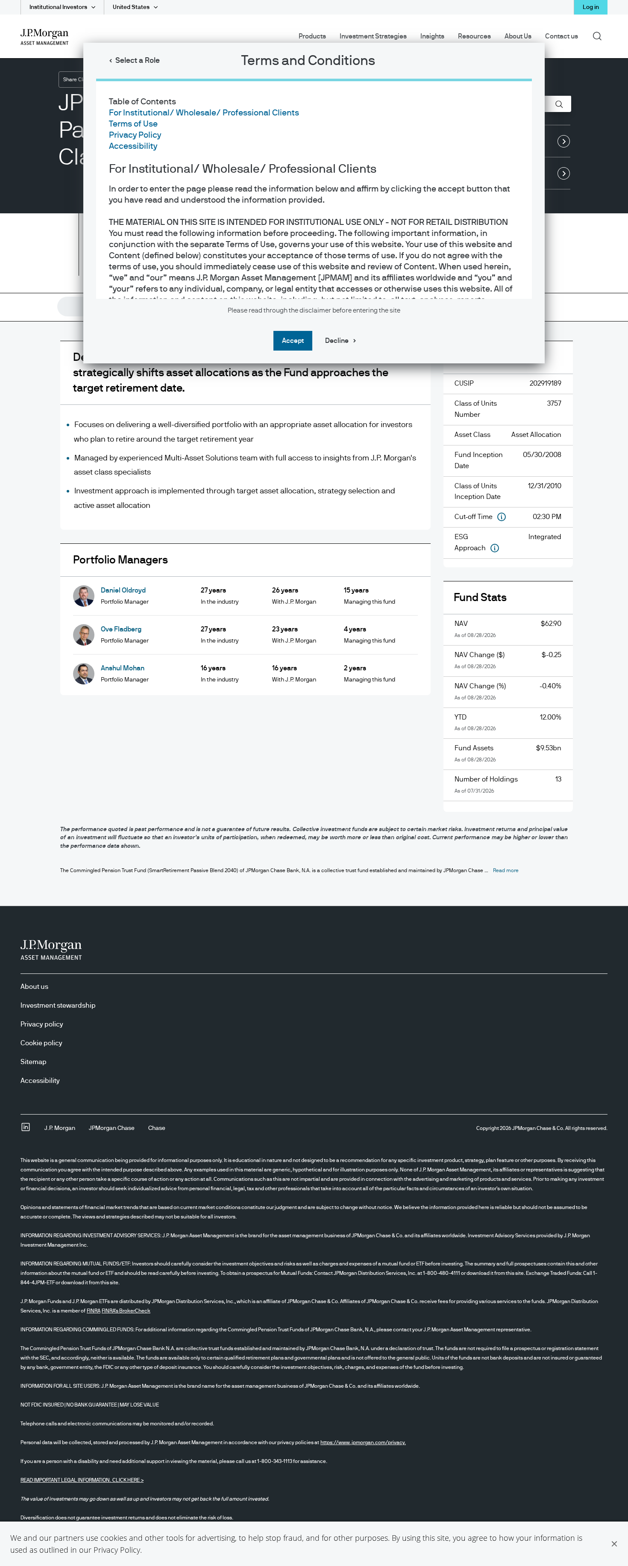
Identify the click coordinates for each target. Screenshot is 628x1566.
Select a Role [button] (137, 61)
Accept (293, 340)
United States (131, 7)
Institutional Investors (58, 7)
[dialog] (314, 783)
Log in (591, 7)
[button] (614, 1543)
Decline (337, 340)
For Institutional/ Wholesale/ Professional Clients (204, 113)
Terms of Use (133, 124)
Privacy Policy (117, 1550)
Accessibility (133, 146)
